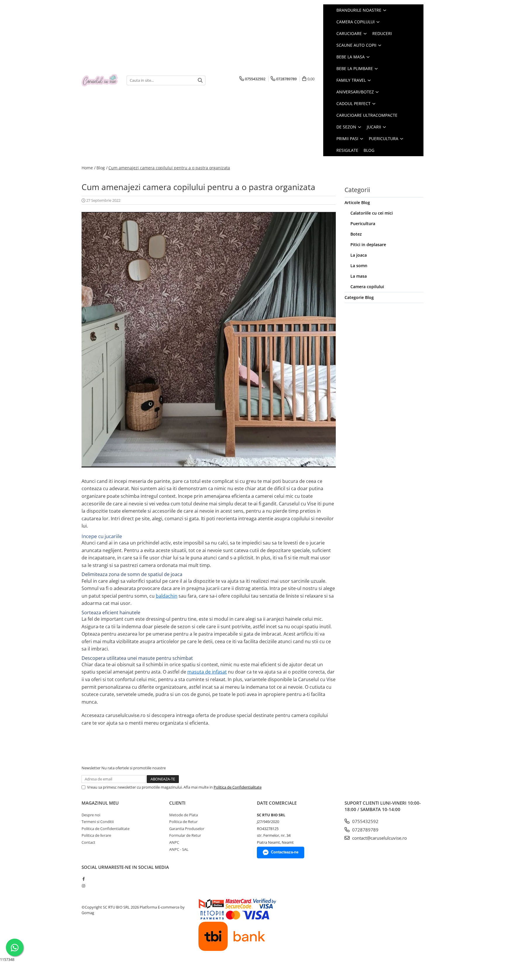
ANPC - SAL (178, 849)
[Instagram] (83, 885)
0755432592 (364, 821)
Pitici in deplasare (368, 244)
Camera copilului (367, 286)
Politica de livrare (96, 835)
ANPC (174, 842)
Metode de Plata (183, 814)
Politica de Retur (183, 821)
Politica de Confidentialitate (238, 787)
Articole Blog (357, 202)
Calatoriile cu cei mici (371, 213)
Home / (89, 168)
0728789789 (364, 830)
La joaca (358, 255)
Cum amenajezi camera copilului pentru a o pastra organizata (169, 168)
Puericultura (362, 223)
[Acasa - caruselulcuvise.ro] (100, 80)
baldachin (166, 596)
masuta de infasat (207, 672)
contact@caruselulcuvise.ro (379, 838)
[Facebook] (83, 878)
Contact (88, 842)
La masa (358, 276)
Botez (356, 234)
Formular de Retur (185, 835)
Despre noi (91, 814)
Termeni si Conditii (98, 821)
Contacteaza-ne (284, 852)
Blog (369, 150)
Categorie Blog (359, 297)
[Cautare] (200, 80)
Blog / (102, 168)
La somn (358, 265)
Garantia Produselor (186, 828)
